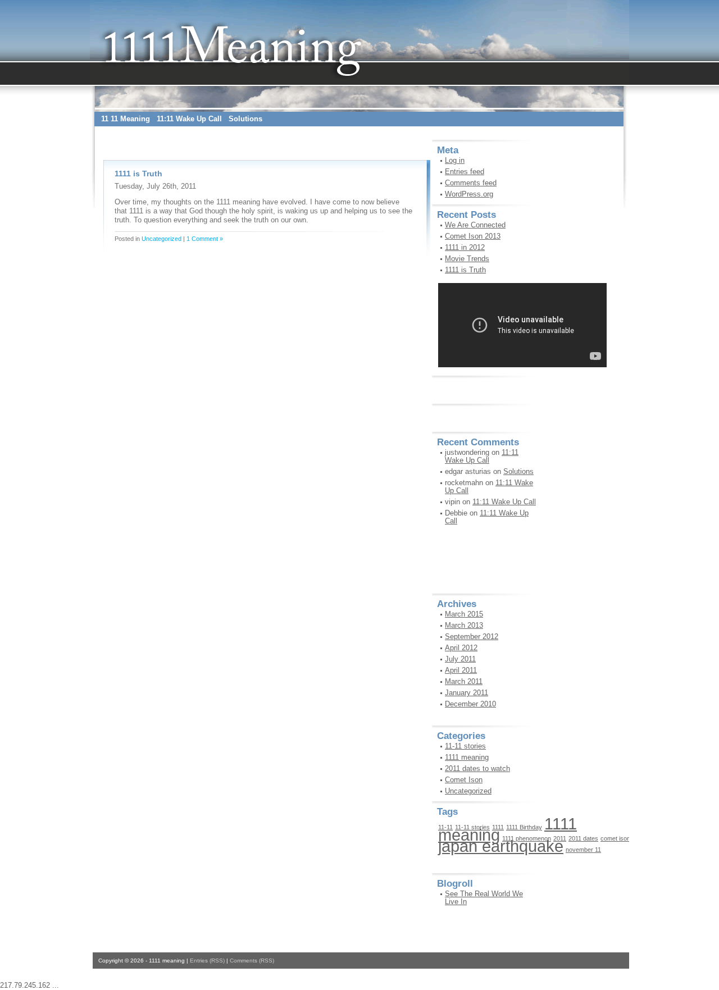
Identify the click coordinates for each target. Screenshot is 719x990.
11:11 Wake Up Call (189, 119)
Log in (455, 160)
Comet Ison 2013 (472, 236)
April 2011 (461, 670)
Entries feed (464, 171)
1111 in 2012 (465, 247)
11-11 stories (465, 746)
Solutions (245, 119)
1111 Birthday (524, 827)
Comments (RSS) (252, 960)
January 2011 (466, 692)
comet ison (615, 838)
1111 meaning (467, 757)
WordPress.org (469, 194)
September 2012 (471, 636)
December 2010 (470, 704)
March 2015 (464, 614)
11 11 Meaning (125, 119)
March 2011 (464, 681)
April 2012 (461, 648)
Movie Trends (467, 258)
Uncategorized (161, 238)
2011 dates (583, 838)
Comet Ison (464, 779)
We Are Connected (475, 225)
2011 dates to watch (477, 768)
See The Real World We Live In (484, 897)
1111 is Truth (138, 173)
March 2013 (464, 625)
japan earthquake (500, 846)
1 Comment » (204, 238)
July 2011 (460, 659)
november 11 (583, 849)
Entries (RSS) (207, 960)
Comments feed (471, 183)
